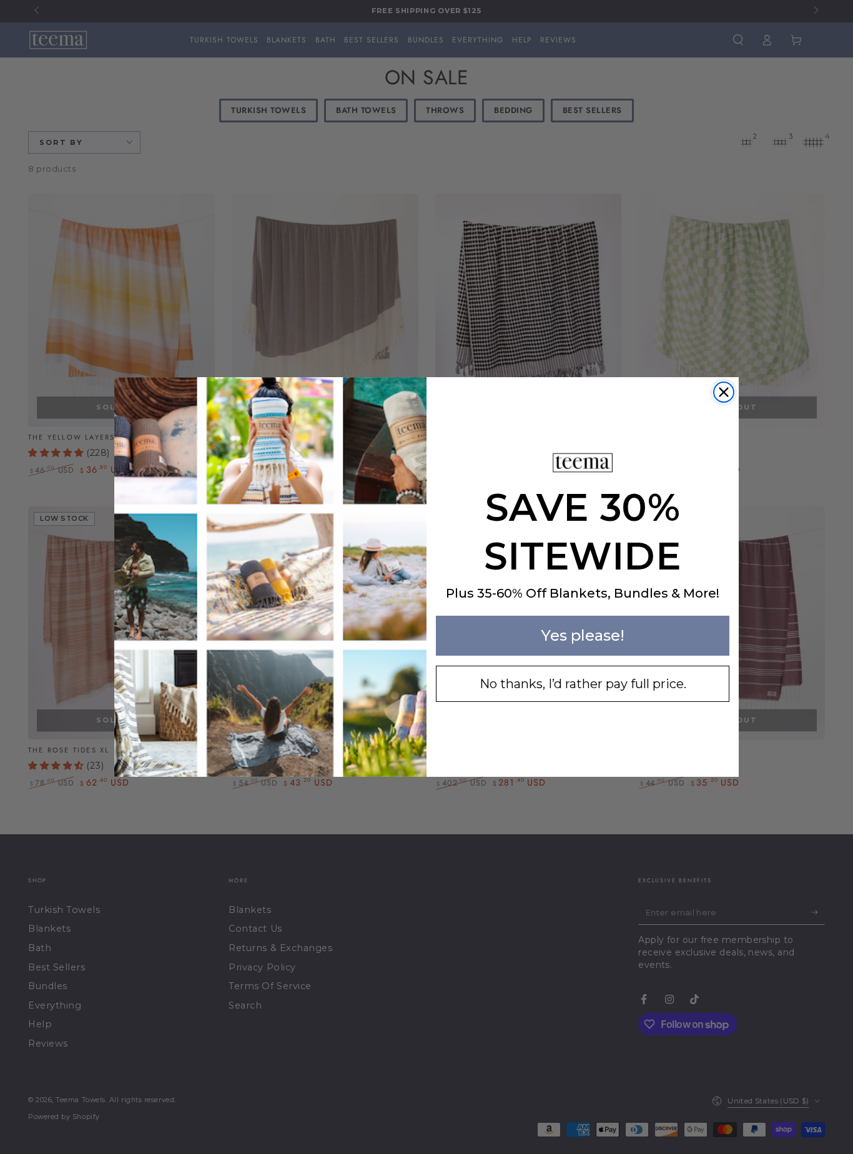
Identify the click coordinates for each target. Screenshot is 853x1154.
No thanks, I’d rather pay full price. (583, 683)
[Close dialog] (724, 392)
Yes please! (582, 635)
